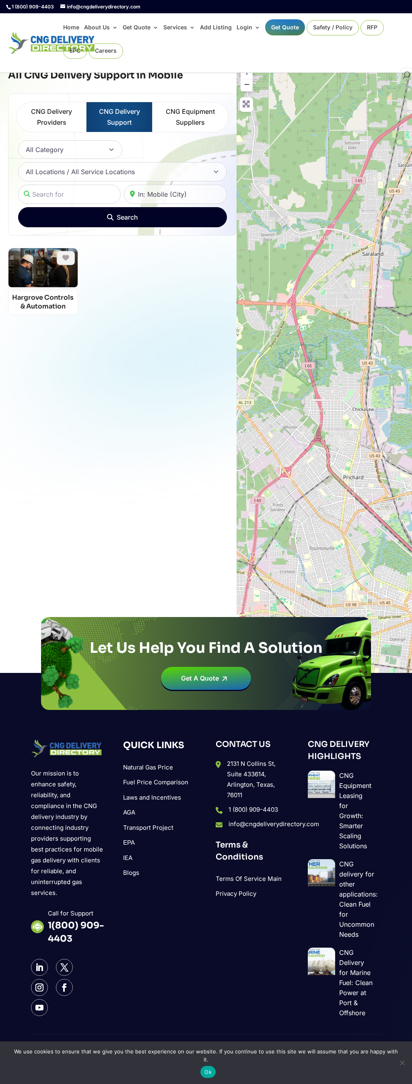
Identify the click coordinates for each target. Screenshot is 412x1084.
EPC (75, 51)
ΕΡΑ (129, 842)
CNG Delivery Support (119, 116)
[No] (402, 1063)
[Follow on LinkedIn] (39, 967)
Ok (208, 1072)
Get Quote (136, 28)
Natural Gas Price (148, 767)
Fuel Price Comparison (155, 782)
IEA (127, 858)
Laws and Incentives (152, 797)
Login (244, 28)
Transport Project (148, 827)
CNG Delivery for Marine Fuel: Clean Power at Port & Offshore (356, 982)
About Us (97, 28)
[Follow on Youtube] (39, 1007)
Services (175, 28)
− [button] (246, 84)
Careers (106, 51)
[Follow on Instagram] (39, 987)
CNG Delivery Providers (51, 116)
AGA (129, 812)
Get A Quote (200, 678)
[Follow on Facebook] (64, 987)
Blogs (131, 872)
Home (71, 28)
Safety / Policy (332, 28)
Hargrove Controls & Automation (43, 302)
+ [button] (246, 72)
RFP (372, 28)
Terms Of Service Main (249, 878)
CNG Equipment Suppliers (190, 116)
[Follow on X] (64, 967)
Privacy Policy (236, 893)
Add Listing (216, 28)
